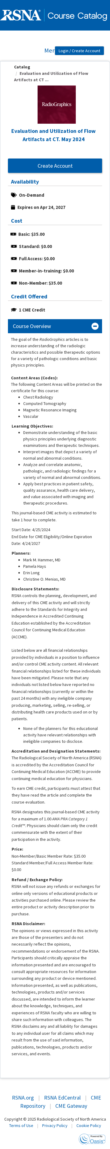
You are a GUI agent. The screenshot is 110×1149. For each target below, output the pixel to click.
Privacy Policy (55, 1125)
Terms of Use (21, 1125)
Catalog (22, 67)
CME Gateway (71, 1105)
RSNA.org (23, 1097)
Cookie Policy (88, 1125)
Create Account (55, 165)
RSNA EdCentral (62, 1097)
